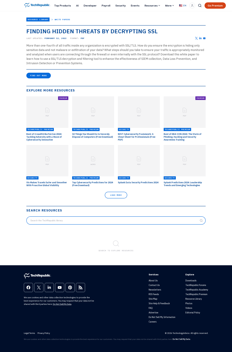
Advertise (153, 312)
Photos (188, 303)
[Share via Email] (204, 38)
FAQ (151, 308)
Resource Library (38, 19)
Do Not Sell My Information (162, 317)
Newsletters (155, 289)
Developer (90, 5)
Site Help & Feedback (159, 303)
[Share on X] (196, 38)
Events (135, 5)
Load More (116, 195)
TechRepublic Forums (195, 285)
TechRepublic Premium (196, 294)
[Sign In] (192, 5)
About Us (153, 280)
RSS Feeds (154, 294)
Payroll (106, 5)
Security (120, 5)
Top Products (62, 5)
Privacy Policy (44, 333)
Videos (188, 308)
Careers (153, 321)
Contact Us (154, 285)
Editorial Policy (192, 312)
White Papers (62, 19)
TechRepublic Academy (196, 289)
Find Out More (38, 75)
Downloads (190, 280)
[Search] (200, 5)
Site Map (153, 298)
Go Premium (215, 5)
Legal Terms (29, 333)
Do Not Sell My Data (62, 304)
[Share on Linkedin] (200, 38)
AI (77, 5)
